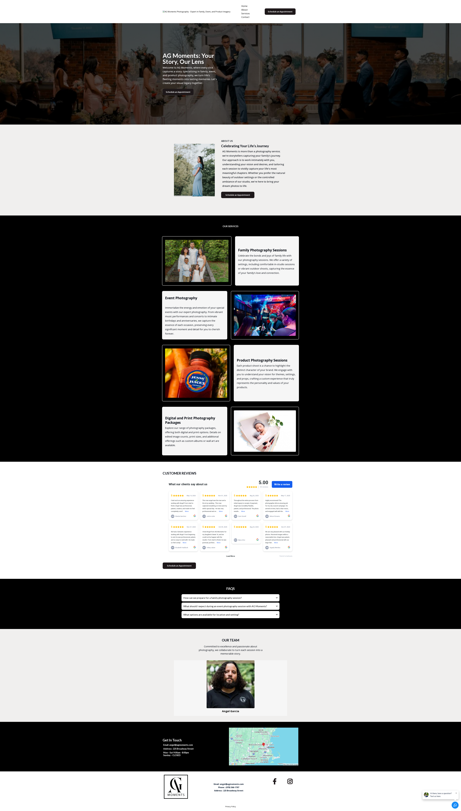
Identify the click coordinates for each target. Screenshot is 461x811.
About (244, 9)
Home (244, 6)
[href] (263, 746)
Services (245, 13)
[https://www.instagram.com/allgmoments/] (291, 780)
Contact (245, 17)
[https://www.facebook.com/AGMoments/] (275, 780)
